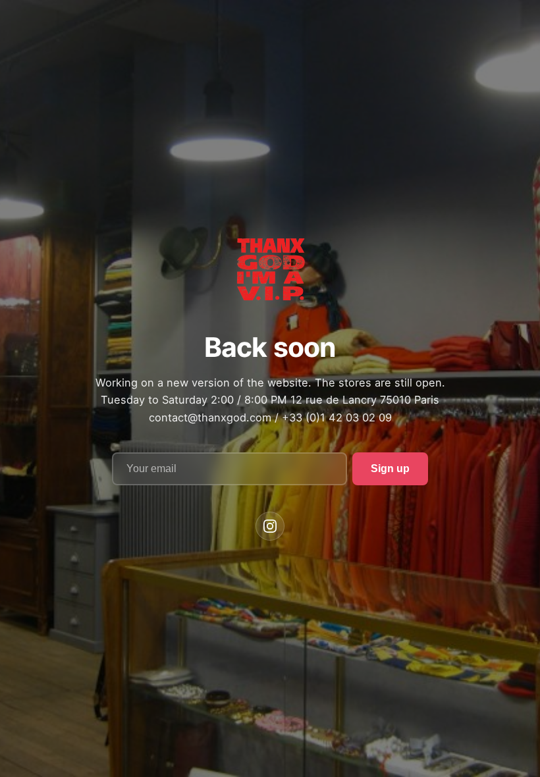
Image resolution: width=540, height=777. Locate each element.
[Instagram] (270, 526)
